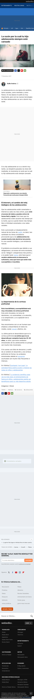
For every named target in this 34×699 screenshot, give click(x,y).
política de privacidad (25, 564)
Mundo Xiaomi (6, 642)
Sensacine (20, 643)
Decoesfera (5, 668)
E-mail (25, 70)
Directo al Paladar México (9, 687)
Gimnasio (5, 28)
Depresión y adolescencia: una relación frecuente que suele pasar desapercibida (15, 194)
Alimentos (20, 590)
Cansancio (19, 389)
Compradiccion (6, 670)
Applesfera (5, 637)
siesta (16, 255)
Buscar (31, 616)
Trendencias (5, 666)
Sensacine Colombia (23, 684)
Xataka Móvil (5, 634)
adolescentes (29, 389)
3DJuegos (20, 632)
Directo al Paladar (6, 654)
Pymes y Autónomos (23, 668)
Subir (27, 623)
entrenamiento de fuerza (25, 597)
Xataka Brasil (5, 682)
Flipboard (22, 70)
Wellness (10, 389)
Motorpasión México (23, 687)
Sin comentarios (8, 70)
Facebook (15, 70)
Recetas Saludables (23, 593)
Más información (27, 697)
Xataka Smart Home (7, 639)
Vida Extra (20, 634)
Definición (4, 600)
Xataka (3, 632)
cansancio (21, 356)
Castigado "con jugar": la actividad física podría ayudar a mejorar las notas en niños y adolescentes (16, 368)
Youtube (16, 572)
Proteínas (4, 590)
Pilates (30, 547)
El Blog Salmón (21, 666)
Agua (16, 28)
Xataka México (6, 679)
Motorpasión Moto (23, 657)
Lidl (12, 28)
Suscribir (28, 560)
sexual (14, 329)
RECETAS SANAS (19, 5)
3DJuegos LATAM (22, 679)
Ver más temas (7, 609)
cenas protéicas (6, 603)
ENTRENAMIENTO (6, 5)
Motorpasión (21, 654)
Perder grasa (21, 600)
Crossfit (23, 547)
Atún (22, 28)
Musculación (5, 587)
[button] (12, 83)
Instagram (19, 572)
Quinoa (16, 547)
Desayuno (5, 597)
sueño (20, 232)
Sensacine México (22, 682)
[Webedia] (30, 1)
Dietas (3, 593)
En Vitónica (6, 191)
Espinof (20, 646)
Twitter (18, 70)
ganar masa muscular (24, 603)
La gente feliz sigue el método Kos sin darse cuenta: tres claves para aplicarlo (18, 542)
